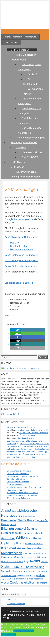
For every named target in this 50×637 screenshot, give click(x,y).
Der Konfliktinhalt (19, 246)
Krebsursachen (11, 553)
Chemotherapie (28, 520)
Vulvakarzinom (16, 579)
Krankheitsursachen (17, 548)
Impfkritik (17, 543)
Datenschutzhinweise (16, 603)
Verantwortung (27, 575)
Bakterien (15, 511)
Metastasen (7, 557)
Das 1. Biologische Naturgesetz (21, 237)
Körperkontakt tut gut (16, 479)
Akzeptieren (19, 630)
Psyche (28, 561)
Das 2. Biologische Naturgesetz (21, 255)
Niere (44, 557)
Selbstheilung (35, 567)
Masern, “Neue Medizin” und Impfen (22, 495)
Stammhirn (5, 576)
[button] (15, 329)
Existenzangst (10, 532)
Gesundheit (8, 538)
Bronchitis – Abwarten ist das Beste (22, 492)
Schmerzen (44, 562)
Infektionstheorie (34, 543)
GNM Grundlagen (20, 49)
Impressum (11, 599)
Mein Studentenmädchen (18, 473)
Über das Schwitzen (28, 435)
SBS (37, 561)
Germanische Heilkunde (31, 533)
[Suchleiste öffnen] (4, 31)
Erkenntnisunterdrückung (19, 528)
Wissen (5, 582)
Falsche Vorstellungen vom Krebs (34, 443)
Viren (41, 575)
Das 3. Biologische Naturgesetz (21, 260)
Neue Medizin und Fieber (18, 482)
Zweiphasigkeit (20, 582)
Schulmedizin (13, 566)
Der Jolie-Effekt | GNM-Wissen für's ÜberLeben (27, 446)
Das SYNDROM (30, 157)
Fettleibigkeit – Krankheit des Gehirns (23, 476)
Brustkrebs (8, 520)
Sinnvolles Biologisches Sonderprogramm (24, 571)
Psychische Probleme (26, 427)
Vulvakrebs (28, 579)
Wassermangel (39, 579)
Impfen (5, 543)
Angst (6, 510)
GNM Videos (17, 166)
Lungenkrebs (39, 553)
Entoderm (13, 525)
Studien (12, 575)
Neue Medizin (33, 557)
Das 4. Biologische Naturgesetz (21, 266)
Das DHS (32, 74)
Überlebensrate (39, 582)
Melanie (10, 427)
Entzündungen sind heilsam (19, 471)
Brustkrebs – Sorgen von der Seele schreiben (29, 449)
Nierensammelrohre (32, 152)
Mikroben (19, 557)
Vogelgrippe (5, 579)
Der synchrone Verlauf (21, 249)
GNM (21, 537)
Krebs (37, 548)
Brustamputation (29, 516)
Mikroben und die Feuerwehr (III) (34, 430)
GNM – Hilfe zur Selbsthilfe (18, 498)
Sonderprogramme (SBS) (24, 142)
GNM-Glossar (18, 162)
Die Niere (21, 147)
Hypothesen (34, 538)
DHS (41, 520)
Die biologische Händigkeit (30, 137)
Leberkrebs (27, 553)
